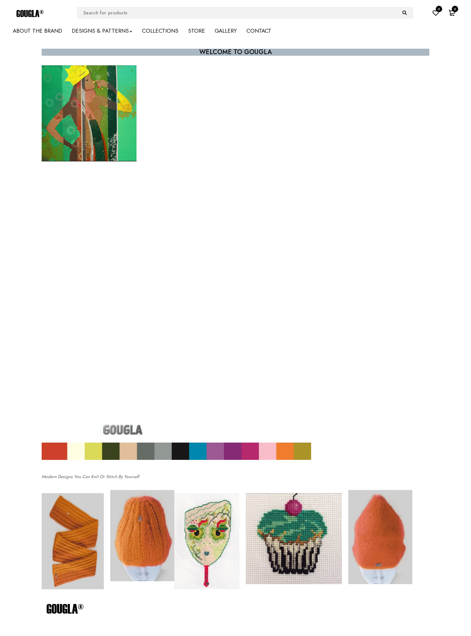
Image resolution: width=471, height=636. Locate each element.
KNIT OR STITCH (235, 187)
